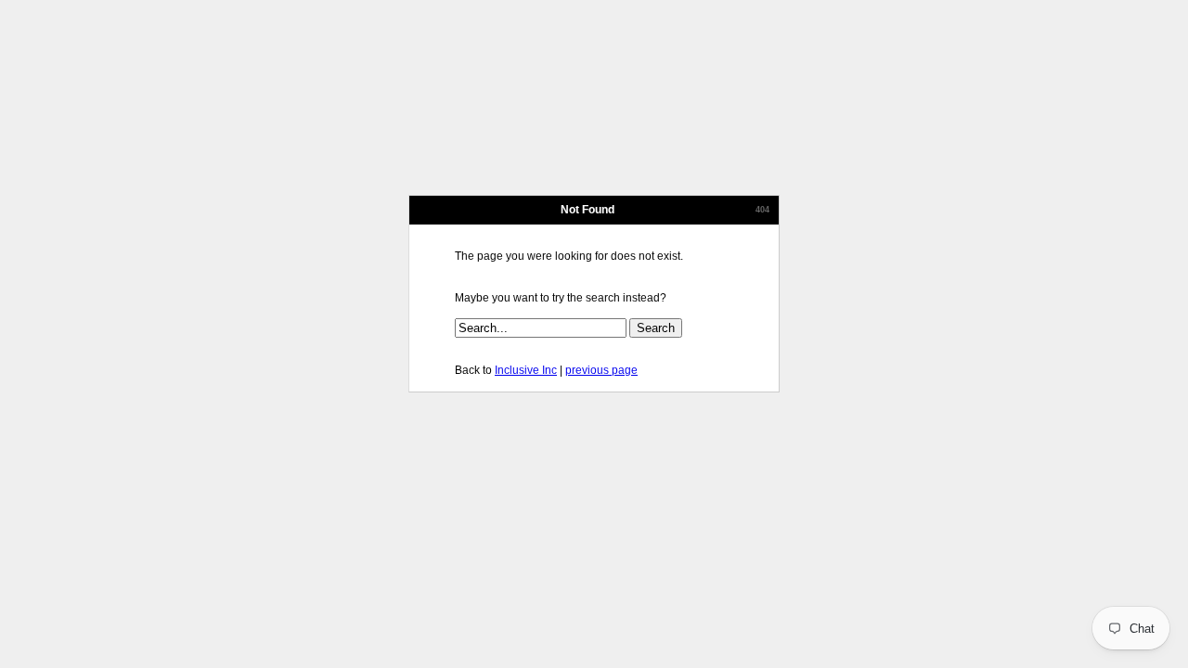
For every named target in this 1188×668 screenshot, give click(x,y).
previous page (601, 370)
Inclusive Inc (526, 370)
